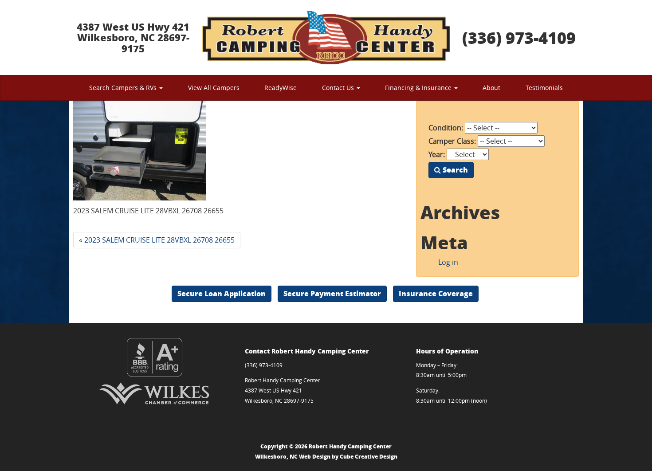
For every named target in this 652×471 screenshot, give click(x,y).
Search (454, 170)
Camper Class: (452, 141)
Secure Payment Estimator (332, 293)
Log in (448, 262)
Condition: (445, 128)
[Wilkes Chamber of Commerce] (154, 393)
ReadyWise (280, 87)
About (491, 87)
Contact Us (339, 87)
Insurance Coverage (436, 293)
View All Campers (214, 87)
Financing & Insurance (419, 87)
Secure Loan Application (221, 293)
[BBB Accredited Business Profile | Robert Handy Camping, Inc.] (154, 357)
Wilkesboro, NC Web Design (292, 456)
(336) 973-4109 (519, 37)
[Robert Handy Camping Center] (326, 37)
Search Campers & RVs (123, 87)
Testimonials (544, 87)
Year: (436, 154)
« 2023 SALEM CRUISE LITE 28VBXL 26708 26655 (157, 240)
